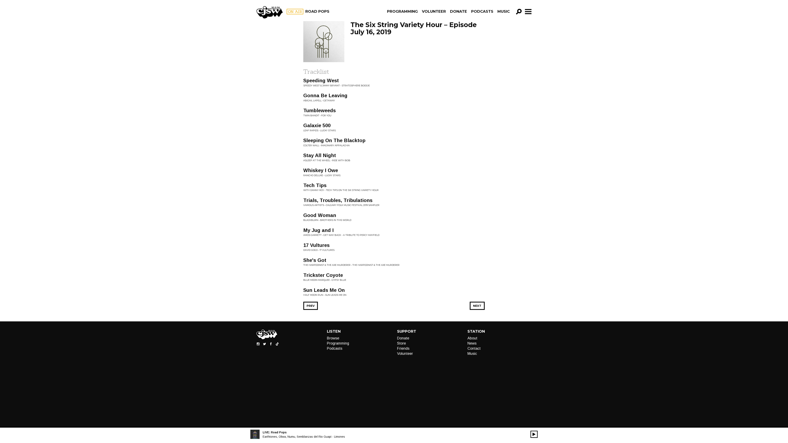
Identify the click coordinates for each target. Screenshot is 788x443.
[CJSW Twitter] (264, 344)
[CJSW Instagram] (258, 344)
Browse (333, 338)
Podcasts (482, 11)
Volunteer (434, 11)
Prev (311, 306)
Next (477, 306)
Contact (474, 348)
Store (401, 343)
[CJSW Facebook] (271, 344)
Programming (402, 11)
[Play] (534, 434)
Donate (458, 11)
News (471, 343)
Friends (403, 348)
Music (503, 11)
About (472, 338)
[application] (534, 434)
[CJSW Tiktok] (277, 344)
